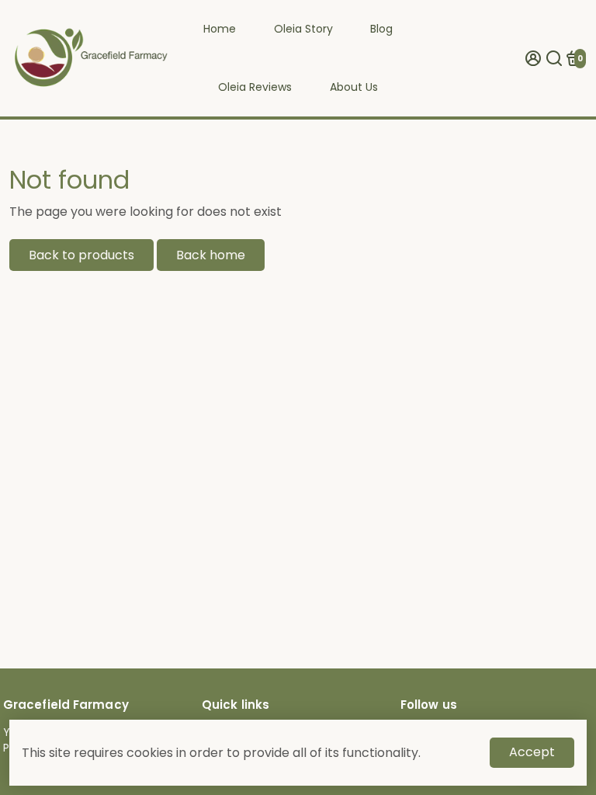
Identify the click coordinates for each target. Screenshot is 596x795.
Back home (210, 255)
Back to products (81, 255)
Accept (532, 752)
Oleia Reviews (255, 87)
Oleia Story (303, 28)
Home (219, 28)
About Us (354, 87)
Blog (381, 28)
